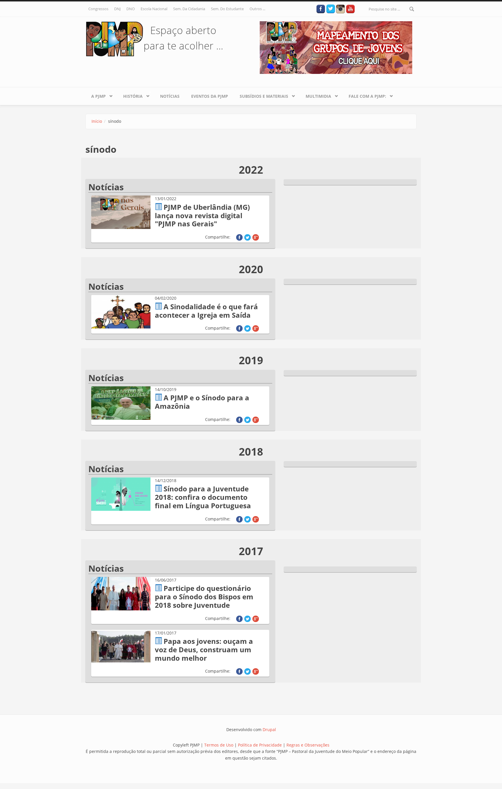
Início (97, 121)
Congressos (98, 8)
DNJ (117, 8)
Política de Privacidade (260, 745)
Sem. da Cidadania (189, 8)
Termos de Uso (218, 745)
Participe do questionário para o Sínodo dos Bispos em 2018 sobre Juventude (204, 596)
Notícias (170, 96)
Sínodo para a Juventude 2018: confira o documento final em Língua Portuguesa (203, 497)
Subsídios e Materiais (261, 95)
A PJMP (95, 95)
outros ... (257, 8)
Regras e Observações (307, 745)
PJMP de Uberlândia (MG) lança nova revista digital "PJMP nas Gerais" (202, 215)
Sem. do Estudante (227, 8)
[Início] (114, 38)
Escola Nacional (154, 8)
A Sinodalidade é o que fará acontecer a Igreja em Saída (206, 311)
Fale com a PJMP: (364, 95)
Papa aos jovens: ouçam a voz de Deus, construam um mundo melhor (204, 649)
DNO (130, 8)
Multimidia (315, 95)
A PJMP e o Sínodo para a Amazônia (202, 402)
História (130, 95)
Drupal (269, 729)
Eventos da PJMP (209, 96)
